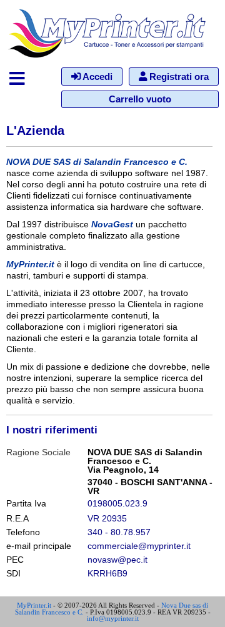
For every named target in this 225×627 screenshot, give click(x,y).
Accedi (96, 76)
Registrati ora (178, 76)
